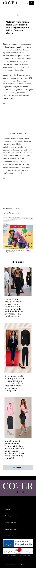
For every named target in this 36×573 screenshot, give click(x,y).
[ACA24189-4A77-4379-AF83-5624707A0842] (18, 324)
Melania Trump (14, 252)
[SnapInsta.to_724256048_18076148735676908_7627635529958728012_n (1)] (18, 268)
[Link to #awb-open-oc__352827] (27, 3)
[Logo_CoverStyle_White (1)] (18, 483)
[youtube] (18, 492)
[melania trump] (18, 15)
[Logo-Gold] (10, 2)
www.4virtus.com (23, 565)
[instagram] (23, 492)
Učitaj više (18, 468)
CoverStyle (28, 250)
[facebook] (13, 492)
